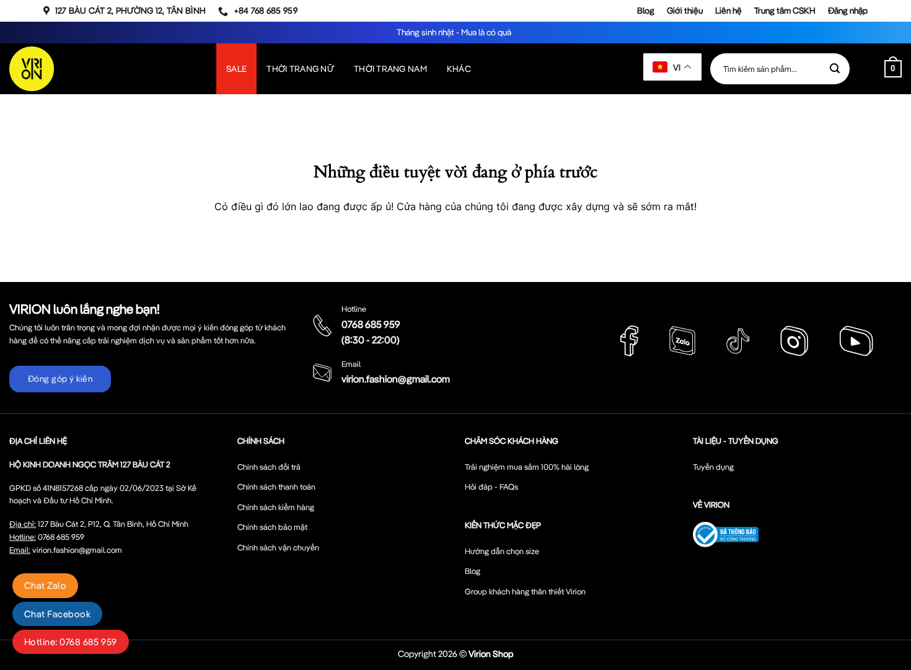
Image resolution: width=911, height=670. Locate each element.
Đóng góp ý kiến (60, 378)
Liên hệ (728, 10)
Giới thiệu (685, 10)
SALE (236, 68)
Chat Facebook (57, 614)
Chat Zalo (45, 585)
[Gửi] (834, 68)
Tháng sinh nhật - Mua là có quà (455, 32)
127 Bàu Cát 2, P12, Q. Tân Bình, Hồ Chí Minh (113, 524)
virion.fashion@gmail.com (395, 378)
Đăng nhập (848, 10)
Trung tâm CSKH (785, 10)
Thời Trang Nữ (300, 68)
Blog (645, 10)
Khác (459, 68)
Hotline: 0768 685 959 (70, 642)
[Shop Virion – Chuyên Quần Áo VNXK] (31, 68)
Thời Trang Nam (390, 68)
